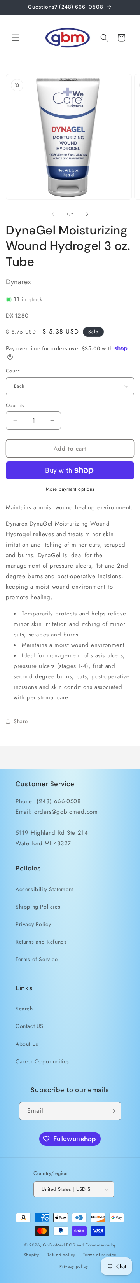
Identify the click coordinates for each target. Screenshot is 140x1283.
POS (70, 1245)
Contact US (30, 1026)
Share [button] (21, 721)
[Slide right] (87, 214)
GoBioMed (54, 1245)
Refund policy (61, 1255)
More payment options (70, 489)
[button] (15, 37)
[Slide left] (52, 214)
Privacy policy (74, 1266)
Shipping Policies (38, 907)
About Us (27, 1044)
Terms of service (99, 1255)
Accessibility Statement (44, 889)
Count (12, 370)
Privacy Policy (33, 924)
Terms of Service (37, 959)
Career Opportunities (42, 1061)
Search (24, 1008)
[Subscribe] (112, 1111)
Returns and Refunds (41, 942)
